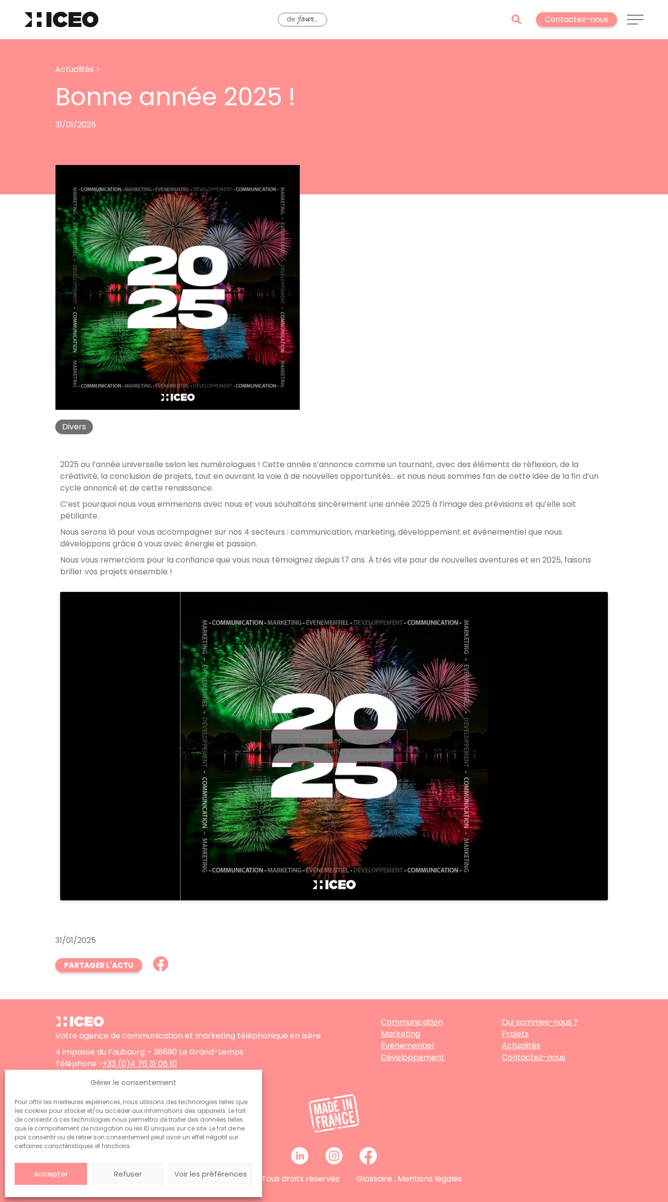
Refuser (128, 1174)
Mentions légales (430, 1178)
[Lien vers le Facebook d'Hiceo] (368, 1155)
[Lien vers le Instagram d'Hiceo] (334, 1155)
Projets (515, 1033)
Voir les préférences (210, 1174)
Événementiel (407, 1045)
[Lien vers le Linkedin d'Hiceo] (300, 1155)
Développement (413, 1057)
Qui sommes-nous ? (540, 1022)
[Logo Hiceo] (79, 1024)
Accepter (51, 1174)
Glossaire (374, 1178)
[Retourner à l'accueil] (61, 19)
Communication (412, 1022)
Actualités (521, 1045)
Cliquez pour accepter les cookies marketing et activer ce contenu (334, 745)
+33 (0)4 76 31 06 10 (139, 1063)
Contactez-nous (533, 1057)
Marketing (400, 1033)
